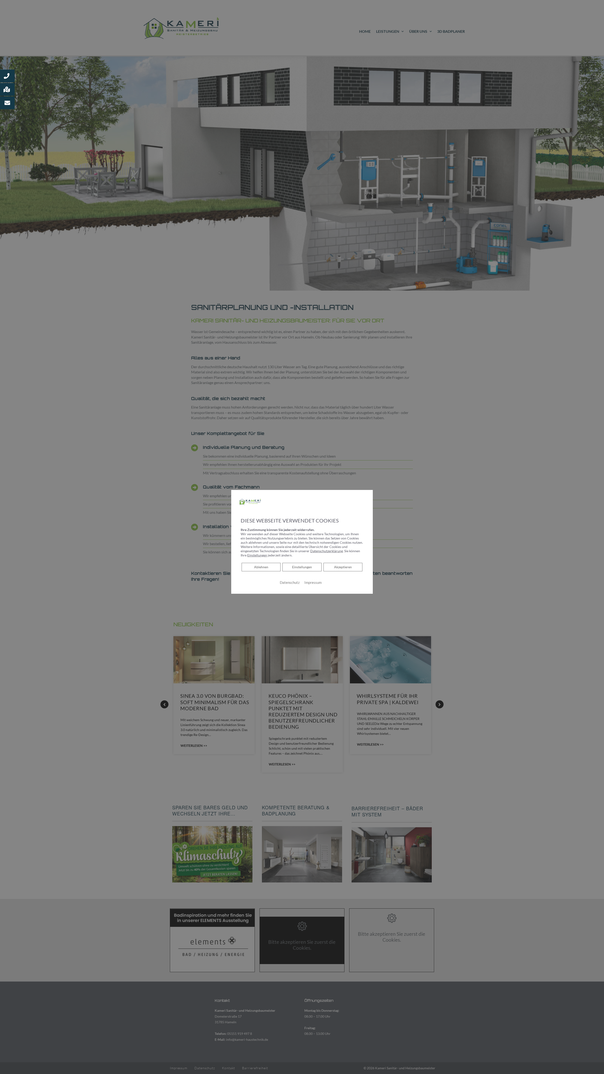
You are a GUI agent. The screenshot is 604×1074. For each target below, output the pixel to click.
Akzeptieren (343, 567)
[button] (7, 76)
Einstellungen (302, 567)
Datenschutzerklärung (326, 551)
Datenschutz (290, 582)
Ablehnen (261, 566)
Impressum (313, 582)
